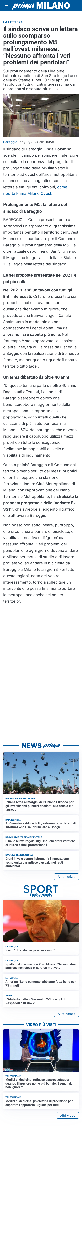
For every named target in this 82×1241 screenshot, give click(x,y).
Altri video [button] (67, 1115)
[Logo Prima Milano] (41, 5)
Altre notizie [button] (66, 877)
